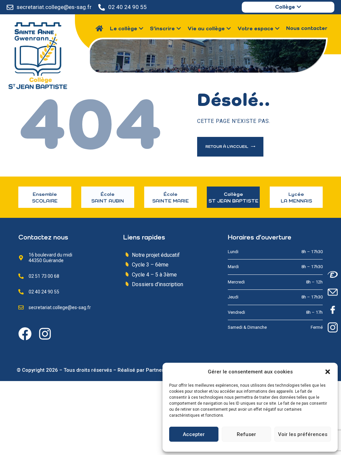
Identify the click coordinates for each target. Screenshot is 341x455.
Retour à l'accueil (227, 147)
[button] (327, 371)
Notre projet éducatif (156, 255)
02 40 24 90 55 (127, 7)
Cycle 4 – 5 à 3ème (154, 274)
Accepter (194, 434)
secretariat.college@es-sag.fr (54, 7)
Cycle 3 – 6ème (150, 264)
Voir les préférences (302, 434)
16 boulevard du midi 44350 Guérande (50, 257)
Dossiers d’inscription (157, 284)
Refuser (246, 434)
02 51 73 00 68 (44, 276)
